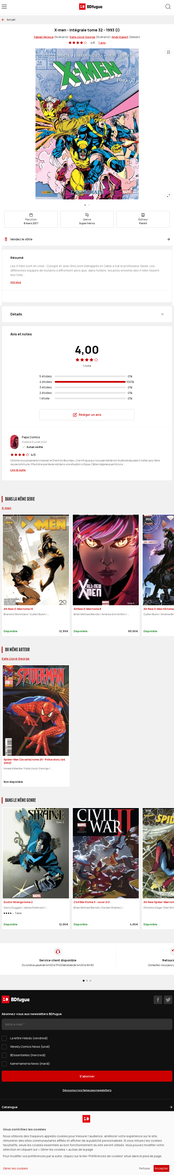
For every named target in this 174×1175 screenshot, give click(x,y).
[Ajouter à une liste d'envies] (168, 52)
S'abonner (87, 1076)
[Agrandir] (168, 195)
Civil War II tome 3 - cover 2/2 (92, 902)
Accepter (161, 1168)
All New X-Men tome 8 (87, 609)
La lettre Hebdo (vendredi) (29, 1038)
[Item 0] (85, 205)
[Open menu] (4, 6)
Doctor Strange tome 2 (18, 902)
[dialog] (87, 1143)
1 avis (102, 43)
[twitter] (168, 1000)
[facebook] (158, 1000)
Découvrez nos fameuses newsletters (87, 1090)
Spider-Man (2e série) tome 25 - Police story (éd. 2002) (35, 761)
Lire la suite (18, 470)
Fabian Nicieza (43, 37)
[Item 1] (89, 205)
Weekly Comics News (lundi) (30, 1047)
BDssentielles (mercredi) (28, 1055)
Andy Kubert (120, 37)
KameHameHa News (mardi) (30, 1064)
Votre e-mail (14, 1024)
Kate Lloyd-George (82, 37)
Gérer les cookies (15, 1168)
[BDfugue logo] (90, 6)
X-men (6, 508)
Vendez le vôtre (21, 239)
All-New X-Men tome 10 (18, 609)
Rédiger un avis (90, 415)
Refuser (144, 1168)
